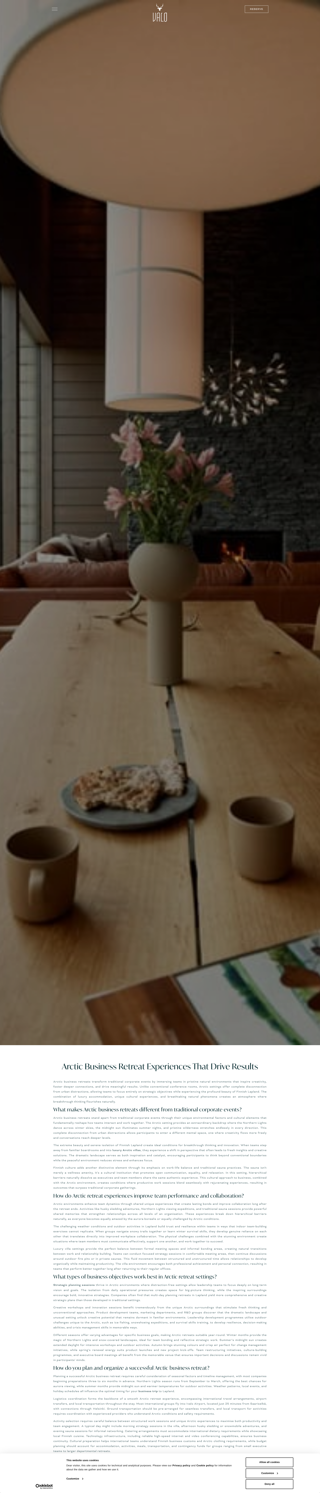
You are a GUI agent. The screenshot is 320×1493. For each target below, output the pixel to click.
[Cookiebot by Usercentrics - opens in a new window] (44, 1486)
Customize (72, 1478)
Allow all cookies (269, 1462)
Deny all (269, 1484)
